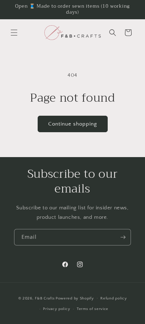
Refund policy (113, 298)
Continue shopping (72, 124)
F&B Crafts (45, 298)
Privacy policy (56, 309)
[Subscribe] (123, 237)
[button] (14, 32)
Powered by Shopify (75, 298)
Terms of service (92, 309)
